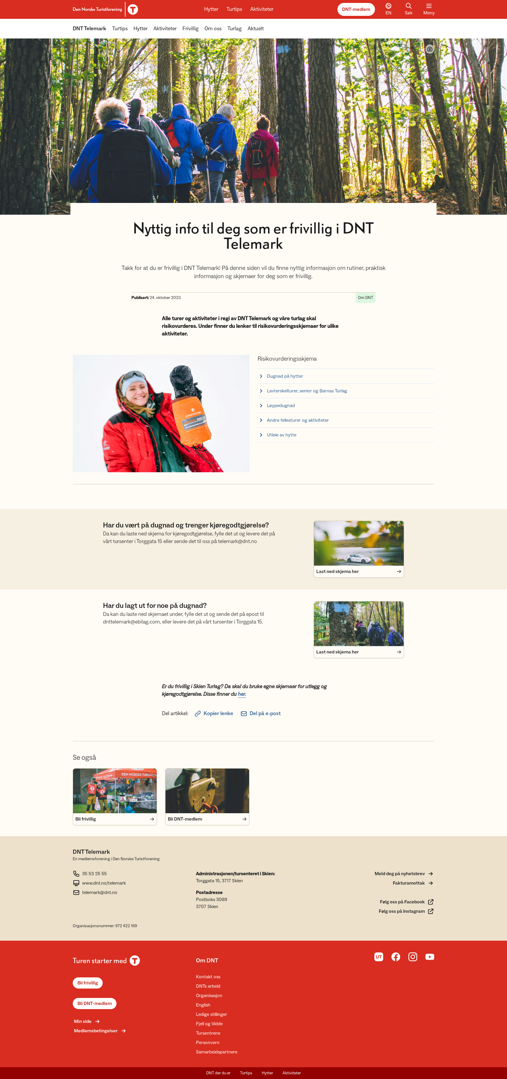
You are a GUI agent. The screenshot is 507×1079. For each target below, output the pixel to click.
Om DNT (207, 960)
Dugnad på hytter (285, 376)
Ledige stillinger (211, 1014)
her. (242, 694)
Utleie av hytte (281, 435)
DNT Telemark (89, 28)
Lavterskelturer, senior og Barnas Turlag (307, 391)
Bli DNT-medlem (94, 1003)
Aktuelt (256, 28)
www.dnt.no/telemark (104, 883)
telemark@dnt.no (99, 892)
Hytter (211, 9)
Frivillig (190, 28)
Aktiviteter (261, 9)
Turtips (234, 9)
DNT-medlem (356, 9)
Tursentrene (208, 1033)
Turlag (234, 28)
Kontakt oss (208, 977)
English (203, 1005)
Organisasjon (209, 996)
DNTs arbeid (208, 986)
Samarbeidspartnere (216, 1052)
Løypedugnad (281, 406)
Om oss (213, 28)
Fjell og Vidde (209, 1024)
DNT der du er (218, 1073)
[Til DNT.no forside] (104, 9)
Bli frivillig (87, 983)
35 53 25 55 (94, 874)
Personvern (207, 1043)
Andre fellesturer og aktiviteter (298, 420)
